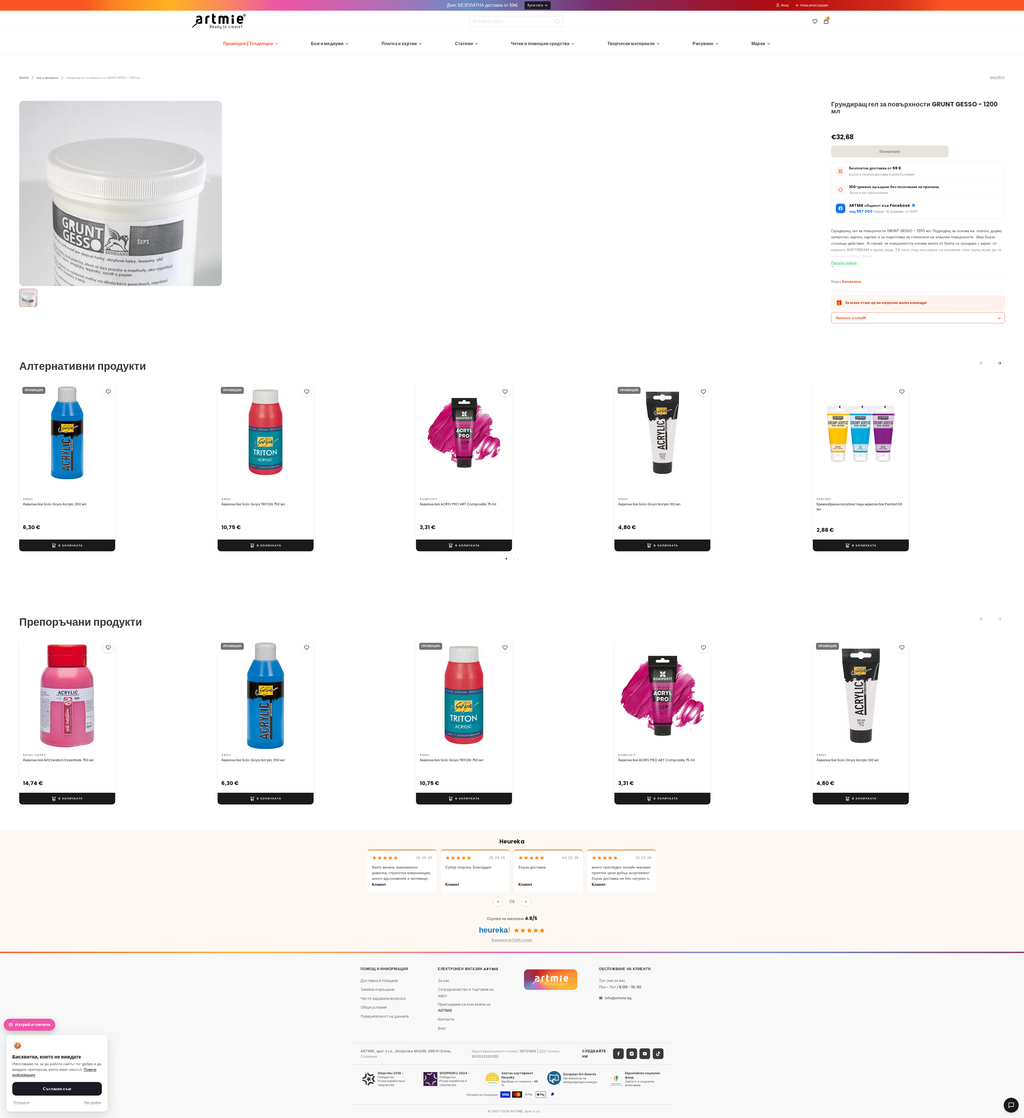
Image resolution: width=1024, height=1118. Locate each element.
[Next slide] (999, 363)
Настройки (92, 1102)
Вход (785, 5)
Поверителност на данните (385, 1016)
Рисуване (703, 44)
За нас (444, 980)
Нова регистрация (814, 5)
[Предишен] (498, 901)
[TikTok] (658, 1053)
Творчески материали (631, 44)
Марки (758, 44)
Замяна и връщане (377, 989)
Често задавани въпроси (383, 998)
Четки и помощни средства (540, 44)
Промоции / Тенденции (248, 44)
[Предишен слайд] (28, 440)
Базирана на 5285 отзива (512, 939)
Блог (442, 1028)
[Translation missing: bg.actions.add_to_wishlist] (108, 392)
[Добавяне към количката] (67, 546)
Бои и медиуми (327, 44)
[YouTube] (644, 1053)
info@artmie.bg (618, 998)
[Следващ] (526, 901)
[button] (506, 559)
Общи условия (374, 1007)
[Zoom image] (120, 253)
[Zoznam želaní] (815, 21)
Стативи (464, 44)
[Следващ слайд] (105, 440)
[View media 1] (28, 298)
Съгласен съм (57, 1089)
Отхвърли (21, 1102)
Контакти (446, 1019)
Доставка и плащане (379, 980)
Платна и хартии (399, 44)
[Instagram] (631, 1053)
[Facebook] (618, 1053)
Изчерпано (889, 151)
